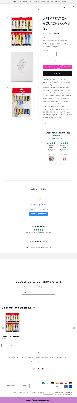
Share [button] (47, 123)
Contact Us (23, 357)
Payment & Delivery (34, 357)
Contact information (48, 394)
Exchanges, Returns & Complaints (52, 357)
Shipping (52, 40)
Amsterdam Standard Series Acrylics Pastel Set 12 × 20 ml (12, 337)
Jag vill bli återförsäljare (38, 362)
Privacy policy (49, 392)
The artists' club (13, 357)
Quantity (45, 50)
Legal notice (58, 394)
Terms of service (59, 392)
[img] (58, 135)
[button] (38, 400)
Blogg (65, 357)
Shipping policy (68, 392)
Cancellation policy (67, 394)
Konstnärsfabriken (21, 392)
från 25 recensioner (56, 138)
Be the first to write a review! (38, 214)
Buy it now (57, 73)
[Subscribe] (53, 292)
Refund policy (40, 392)
